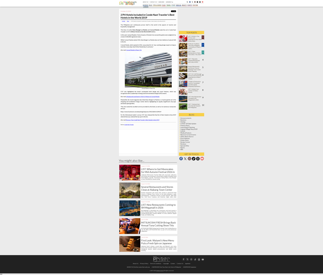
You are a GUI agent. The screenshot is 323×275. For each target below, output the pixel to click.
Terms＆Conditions (155, 263)
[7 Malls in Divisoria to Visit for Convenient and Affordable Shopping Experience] (183, 86)
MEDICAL (178, 5)
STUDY (173, 5)
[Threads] (198, 160)
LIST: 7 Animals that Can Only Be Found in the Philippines (194, 105)
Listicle (182, 131)
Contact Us (180, 263)
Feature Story (185, 125)
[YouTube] (203, 259)
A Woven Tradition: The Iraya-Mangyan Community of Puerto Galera (194, 46)
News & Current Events (188, 135)
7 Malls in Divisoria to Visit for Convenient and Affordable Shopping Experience (194, 84)
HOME (123, 21)
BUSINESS (145, 5)
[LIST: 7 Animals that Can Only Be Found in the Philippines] (183, 109)
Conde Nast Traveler (129, 124)
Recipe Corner (185, 142)
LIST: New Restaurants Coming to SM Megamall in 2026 (158, 206)
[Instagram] (195, 1)
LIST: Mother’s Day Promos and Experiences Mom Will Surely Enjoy (194, 38)
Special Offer (184, 146)
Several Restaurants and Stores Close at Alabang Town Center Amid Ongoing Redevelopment (157, 189)
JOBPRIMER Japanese (189, 267)
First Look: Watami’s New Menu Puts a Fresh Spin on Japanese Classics (157, 243)
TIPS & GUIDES (157, 5)
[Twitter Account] (192, 1)
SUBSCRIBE (161, 2)
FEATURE (195, 5)
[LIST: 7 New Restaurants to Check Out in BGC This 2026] (183, 56)
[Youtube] (202, 1)
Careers (173, 263)
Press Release (185, 138)
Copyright (166, 263)
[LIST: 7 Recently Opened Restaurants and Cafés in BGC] (183, 64)
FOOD (164, 5)
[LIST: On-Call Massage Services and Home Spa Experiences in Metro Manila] (183, 79)
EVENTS (189, 5)
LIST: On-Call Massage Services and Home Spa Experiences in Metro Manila (195, 76)
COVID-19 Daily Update (188, 124)
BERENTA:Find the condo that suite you (138, 267)
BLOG (150, 5)
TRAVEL (168, 5)
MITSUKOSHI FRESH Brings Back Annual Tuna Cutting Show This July (158, 225)
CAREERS (145, 6)
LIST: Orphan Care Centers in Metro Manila (193, 90)
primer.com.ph (160, 270)
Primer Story (184, 140)
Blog (128, 21)
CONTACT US (153, 2)
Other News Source (186, 136)
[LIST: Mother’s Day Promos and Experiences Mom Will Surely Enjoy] (183, 41)
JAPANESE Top (169, 2)
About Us (135, 263)
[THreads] (200, 2)
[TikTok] (197, 2)
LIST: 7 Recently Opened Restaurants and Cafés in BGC (194, 60)
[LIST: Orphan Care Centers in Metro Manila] (183, 94)
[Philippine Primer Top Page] (127, 6)
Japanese (187, 263)
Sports (182, 148)
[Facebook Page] (190, 1)
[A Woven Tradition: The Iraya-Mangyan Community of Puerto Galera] (183, 49)
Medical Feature (185, 133)
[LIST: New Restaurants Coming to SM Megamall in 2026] (183, 101)
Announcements (185, 118)
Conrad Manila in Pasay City (134, 50)
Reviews (183, 144)
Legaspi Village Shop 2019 (188, 129)
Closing (182, 122)
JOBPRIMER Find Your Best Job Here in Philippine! (166, 267)
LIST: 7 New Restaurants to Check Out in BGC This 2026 (194, 53)
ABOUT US (145, 2)
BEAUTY (184, 5)
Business (183, 120)
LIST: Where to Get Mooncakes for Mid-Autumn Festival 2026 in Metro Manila (158, 172)
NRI (181, 149)
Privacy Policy (144, 263)
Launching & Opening (187, 127)
